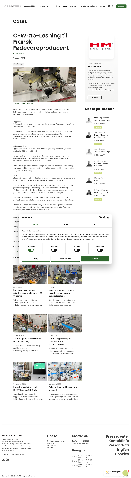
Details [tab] (65, 224)
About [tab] (96, 224)
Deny (36, 258)
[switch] (54, 250)
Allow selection (65, 258)
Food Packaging (19, 64)
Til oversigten (19, 53)
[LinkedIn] (7, 460)
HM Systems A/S (100, 124)
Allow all (95, 258)
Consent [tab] (35, 224)
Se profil (94, 97)
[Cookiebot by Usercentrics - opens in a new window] (100, 217)
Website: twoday (124, 476)
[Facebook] (3, 460)
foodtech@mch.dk (83, 443)
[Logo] (13, 6)
